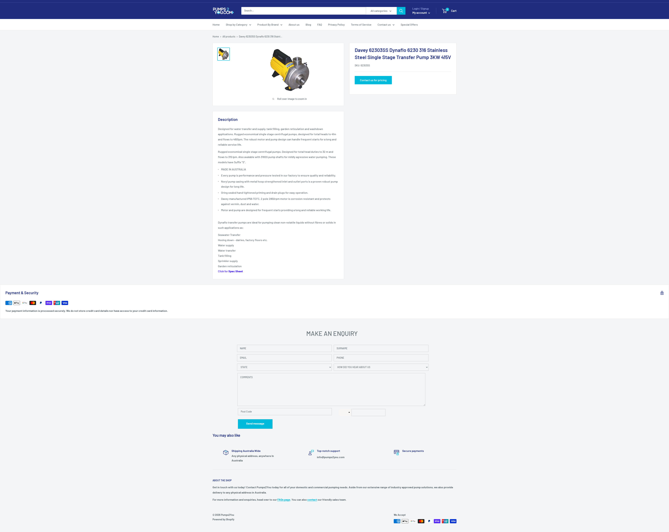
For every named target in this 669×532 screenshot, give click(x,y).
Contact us (384, 24)
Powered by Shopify (223, 519)
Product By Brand (268, 24)
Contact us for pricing (373, 80)
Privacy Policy (336, 24)
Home (216, 24)
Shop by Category (236, 24)
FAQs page (283, 499)
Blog (308, 24)
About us (294, 24)
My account (419, 12)
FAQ (319, 24)
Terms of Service (361, 24)
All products (228, 36)
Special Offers (409, 24)
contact (312, 499)
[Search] (401, 11)
